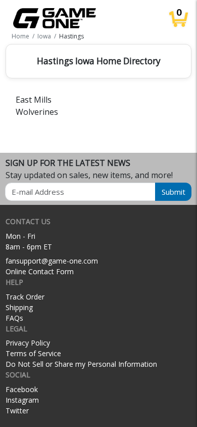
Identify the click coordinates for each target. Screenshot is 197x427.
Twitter (17, 410)
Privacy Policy (28, 343)
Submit (173, 192)
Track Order (25, 297)
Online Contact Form (40, 271)
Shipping (19, 307)
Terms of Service (33, 353)
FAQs (14, 318)
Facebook (22, 389)
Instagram (22, 400)
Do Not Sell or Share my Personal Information (81, 364)
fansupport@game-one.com (52, 261)
